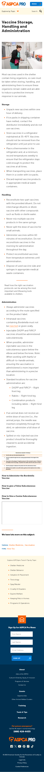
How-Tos (11, 549)
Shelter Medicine (16, 545)
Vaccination (30, 545)
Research (22, 718)
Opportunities (22, 696)
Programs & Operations (19, 603)
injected (13, 326)
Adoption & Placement (19, 575)
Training (22, 705)
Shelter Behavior (17, 570)
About (22, 669)
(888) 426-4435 (22, 731)
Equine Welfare (16, 594)
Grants (22, 691)
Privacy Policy (22, 763)
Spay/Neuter (15, 584)
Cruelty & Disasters (18, 589)
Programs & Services (22, 681)
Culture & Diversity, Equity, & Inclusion (22, 678)
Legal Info (22, 760)
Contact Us (22, 685)
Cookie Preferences (22, 766)
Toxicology (14, 580)
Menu (34, 4)
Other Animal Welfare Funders (22, 699)
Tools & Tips (22, 712)
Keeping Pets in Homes (19, 598)
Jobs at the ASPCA (22, 674)
